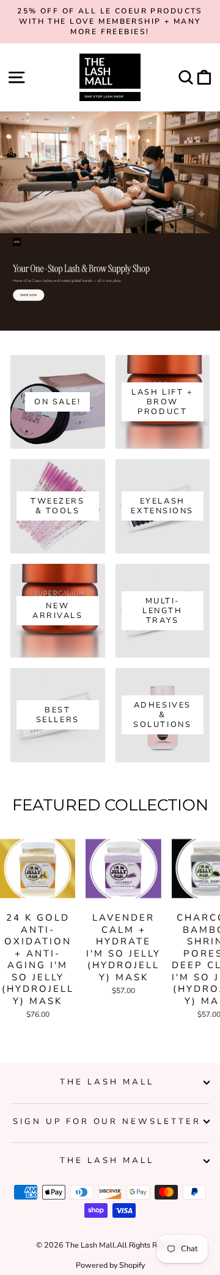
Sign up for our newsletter (107, 1121)
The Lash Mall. (91, 1245)
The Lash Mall (107, 1082)
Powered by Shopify (110, 1265)
